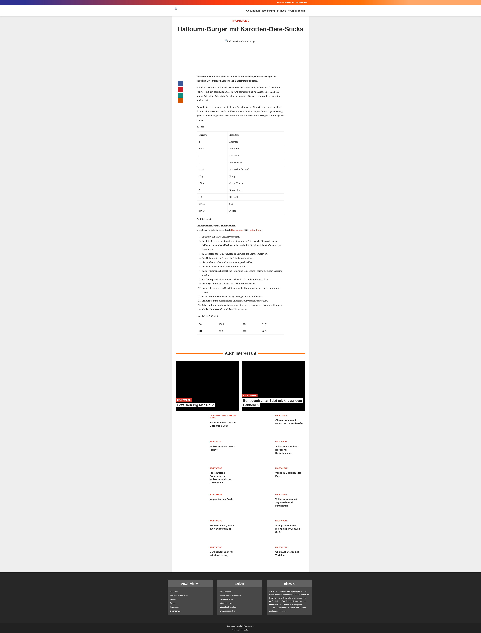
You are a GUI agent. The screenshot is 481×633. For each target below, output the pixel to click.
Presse (173, 603)
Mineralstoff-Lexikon (228, 607)
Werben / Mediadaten (179, 595)
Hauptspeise (237, 229)
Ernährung (268, 10)
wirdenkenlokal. (288, 2)
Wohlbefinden (296, 10)
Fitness (281, 10)
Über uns (174, 592)
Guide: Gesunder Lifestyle (230, 595)
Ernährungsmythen (227, 611)
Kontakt (173, 599)
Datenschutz (175, 611)
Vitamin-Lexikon (226, 603)
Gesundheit (253, 10)
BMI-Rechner (225, 592)
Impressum (174, 607)
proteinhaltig (255, 229)
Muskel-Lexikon (226, 599)
